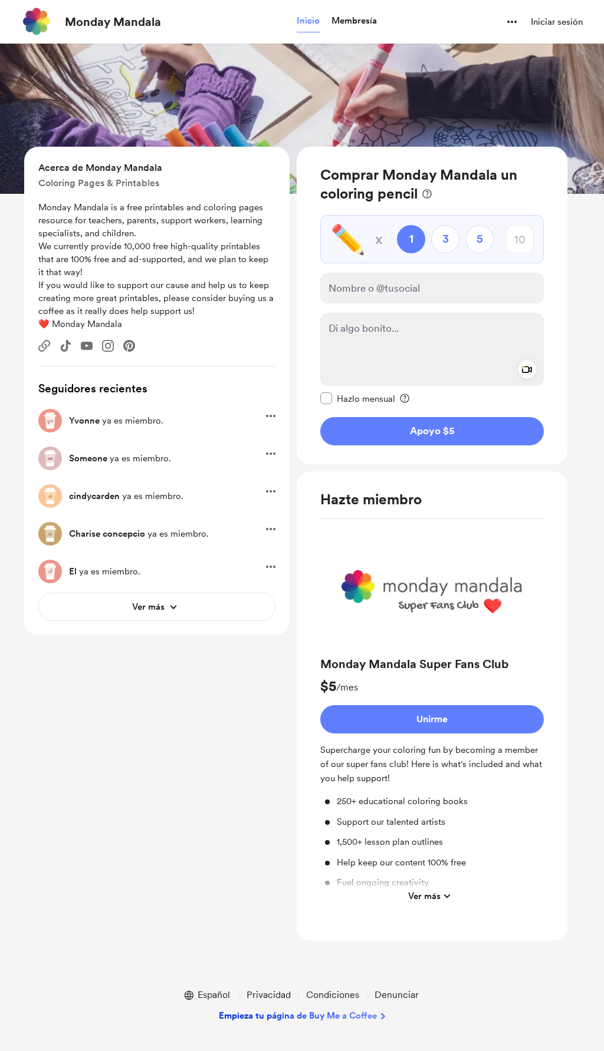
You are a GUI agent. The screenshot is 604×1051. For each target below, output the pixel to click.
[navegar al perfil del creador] (36, 22)
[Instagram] (108, 346)
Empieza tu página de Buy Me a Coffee (298, 1015)
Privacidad (269, 994)
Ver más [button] (424, 896)
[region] (432, 305)
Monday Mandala (113, 22)
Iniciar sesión (557, 21)
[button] (308, 21)
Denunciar (397, 994)
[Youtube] (87, 346)
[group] (432, 718)
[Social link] (44, 346)
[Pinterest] (129, 346)
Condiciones (332, 994)
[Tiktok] (65, 346)
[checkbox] (357, 398)
